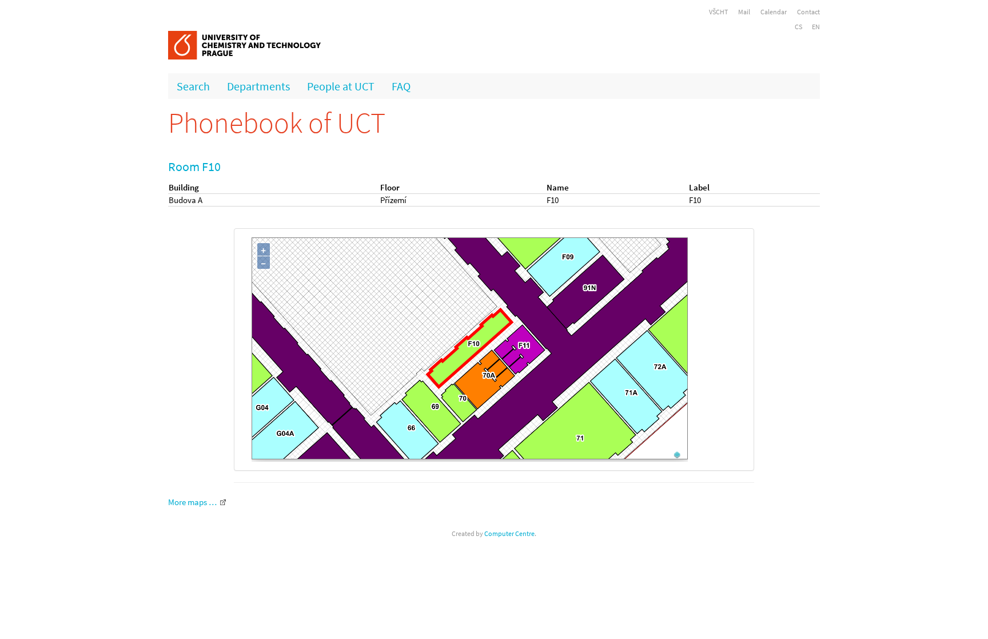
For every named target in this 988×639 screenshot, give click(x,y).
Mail (744, 11)
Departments (258, 86)
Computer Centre (509, 533)
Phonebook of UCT (276, 123)
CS (798, 26)
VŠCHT (718, 11)
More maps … (192, 502)
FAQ (401, 86)
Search (193, 86)
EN (816, 26)
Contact (808, 11)
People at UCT (341, 86)
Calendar (773, 11)
